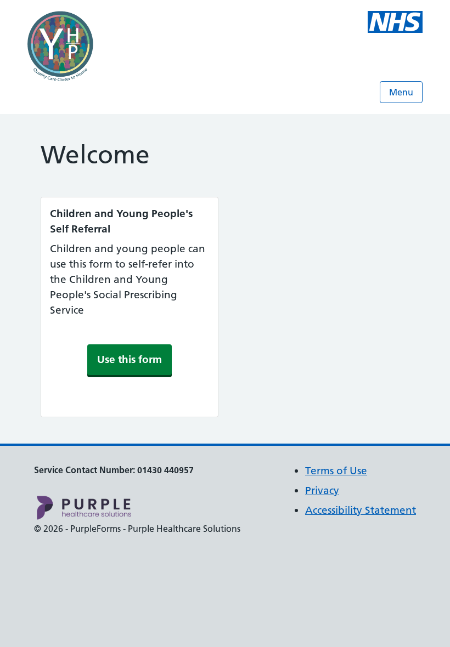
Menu (401, 92)
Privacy (322, 490)
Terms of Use (336, 470)
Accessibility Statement (360, 510)
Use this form (129, 359)
